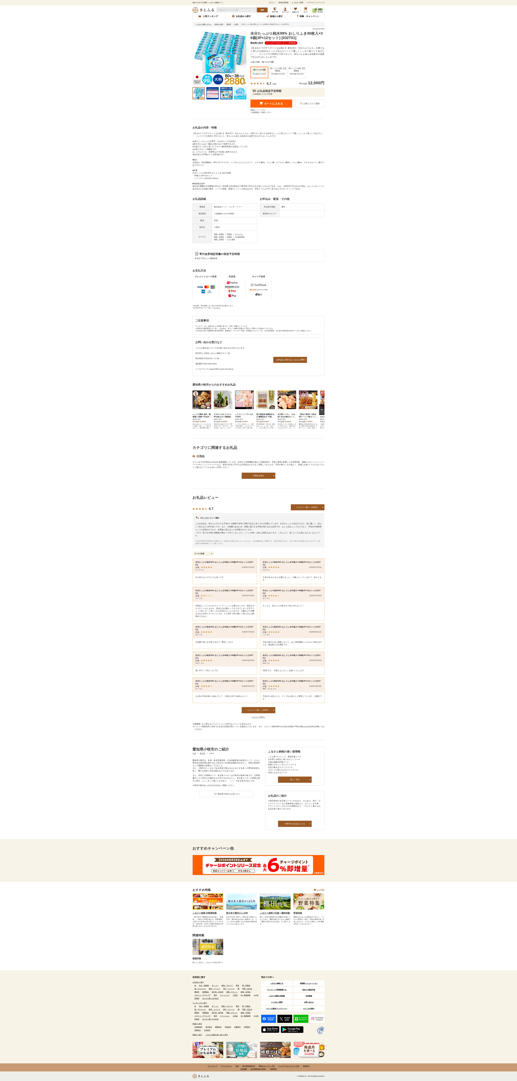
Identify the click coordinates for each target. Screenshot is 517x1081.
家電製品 (205, 992)
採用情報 (273, 1069)
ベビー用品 (231, 239)
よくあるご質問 (297, 3)
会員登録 (309, 996)
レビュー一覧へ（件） (258, 710)
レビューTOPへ (258, 717)
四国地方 (197, 1030)
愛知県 (203, 753)
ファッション (225, 995)
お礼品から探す (198, 982)
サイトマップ (212, 1066)
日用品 (229, 234)
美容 (215, 995)
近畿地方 (237, 1027)
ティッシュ (239, 234)
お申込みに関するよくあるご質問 (290, 360)
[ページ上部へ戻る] (508, 1063)
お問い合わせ (309, 1002)
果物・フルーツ (227, 985)
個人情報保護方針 (248, 1066)
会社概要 (243, 1069)
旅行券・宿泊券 (217, 992)
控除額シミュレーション (309, 983)
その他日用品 (239, 237)
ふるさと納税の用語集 (277, 996)
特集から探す (197, 1035)
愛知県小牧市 (256, 43)
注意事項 (255, 112)
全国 (194, 753)
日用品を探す (258, 476)
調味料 (196, 992)
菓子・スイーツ (229, 989)
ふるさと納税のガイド (275, 10)
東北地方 (209, 1027)
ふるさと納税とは (276, 983)
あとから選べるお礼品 (210, 998)
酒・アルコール (200, 989)
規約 (237, 1066)
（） (274, 84)
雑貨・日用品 (219, 234)
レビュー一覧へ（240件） (308, 507)
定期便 (196, 998)
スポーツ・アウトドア (202, 995)
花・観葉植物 (245, 995)
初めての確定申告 (308, 990)
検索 (262, 10)
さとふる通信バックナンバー (276, 1008)
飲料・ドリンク (214, 989)
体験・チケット (232, 992)
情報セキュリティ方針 (267, 1066)
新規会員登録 (283, 3)
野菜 (237, 985)
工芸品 (235, 995)
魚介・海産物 (204, 985)
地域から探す (197, 1024)
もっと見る (320, 890)
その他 (256, 995)
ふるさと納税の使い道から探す (216, 1035)
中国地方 (247, 1027)
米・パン (215, 985)
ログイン (272, 3)
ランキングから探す (200, 1003)
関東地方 (218, 1027)
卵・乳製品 (246, 985)
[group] (219, 58)
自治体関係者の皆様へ (258, 1069)
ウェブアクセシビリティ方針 (288, 1066)
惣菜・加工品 (247, 989)
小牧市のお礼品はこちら (294, 824)
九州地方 (207, 1030)
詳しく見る (295, 779)
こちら (217, 308)
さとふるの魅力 (309, 1008)
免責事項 (306, 1066)
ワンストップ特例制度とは (277, 990)
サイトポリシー (226, 1066)
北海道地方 (198, 1027)
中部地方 (228, 1027)
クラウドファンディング (315, 3)
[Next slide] (321, 409)
